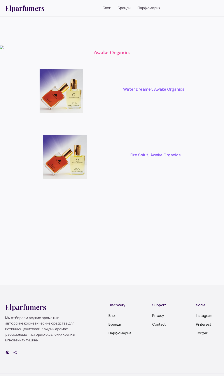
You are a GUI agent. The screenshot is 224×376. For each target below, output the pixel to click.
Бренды (124, 7)
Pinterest (203, 324)
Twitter (202, 333)
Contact (159, 324)
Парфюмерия (149, 7)
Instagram (204, 315)
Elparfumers (24, 8)
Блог (107, 7)
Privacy (158, 315)
